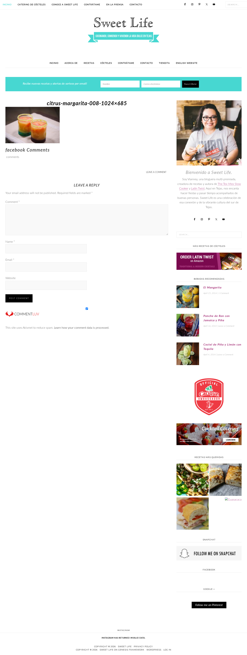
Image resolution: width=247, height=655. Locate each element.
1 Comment (223, 293)
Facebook (209, 569)
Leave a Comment (156, 172)
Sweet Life (125, 646)
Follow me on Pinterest (209, 605)
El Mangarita (212, 287)
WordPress (153, 649)
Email (9, 259)
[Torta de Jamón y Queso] (192, 514)
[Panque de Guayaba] (225, 480)
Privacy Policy (143, 646)
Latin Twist (198, 188)
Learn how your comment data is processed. (81, 327)
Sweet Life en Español (123, 29)
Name (10, 241)
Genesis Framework (131, 649)
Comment (12, 201)
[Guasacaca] (233, 499)
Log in (167, 649)
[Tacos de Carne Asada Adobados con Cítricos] (192, 480)
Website (10, 278)
